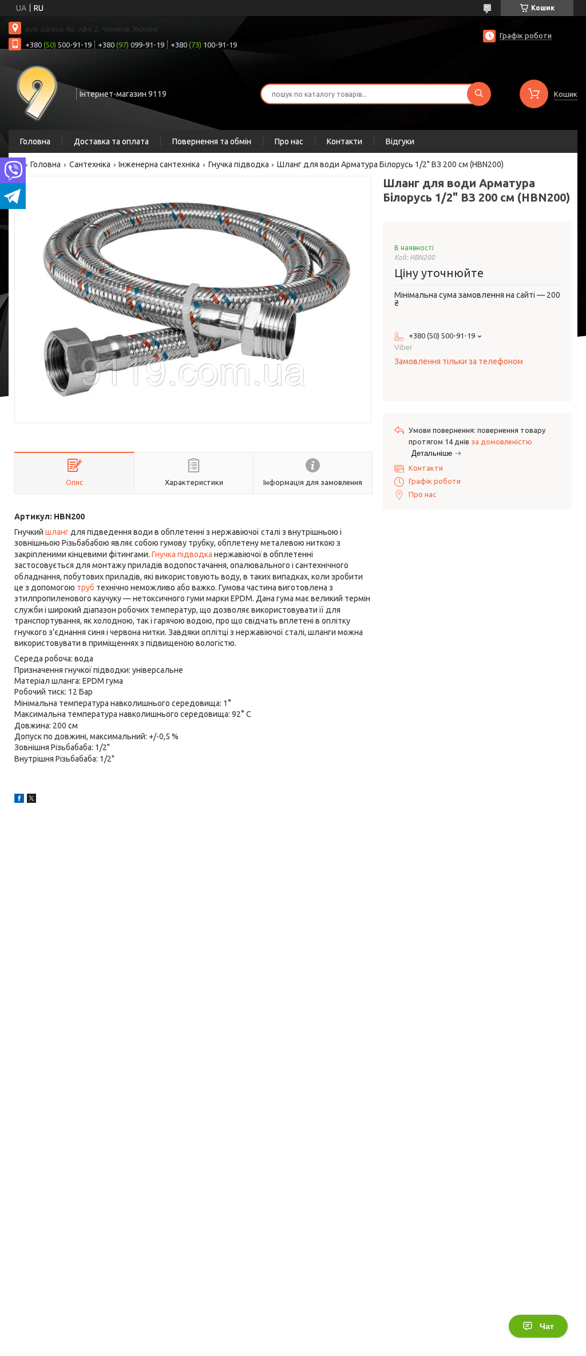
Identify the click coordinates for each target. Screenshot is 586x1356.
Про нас (289, 141)
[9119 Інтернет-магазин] (37, 92)
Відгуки (400, 141)
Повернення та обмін (211, 141)
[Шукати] (479, 94)
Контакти (344, 141)
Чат (547, 1326)
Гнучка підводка (238, 164)
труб (85, 587)
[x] (31, 800)
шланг (57, 532)
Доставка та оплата (111, 141)
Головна (35, 141)
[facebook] (19, 800)
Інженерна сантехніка (159, 164)
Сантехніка (89, 164)
